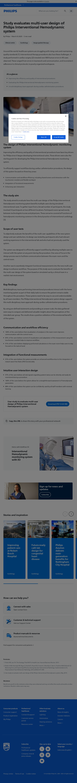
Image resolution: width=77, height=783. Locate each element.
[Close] (66, 116)
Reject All (43, 137)
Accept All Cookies (59, 137)
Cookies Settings (18, 137)
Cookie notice (26, 131)
